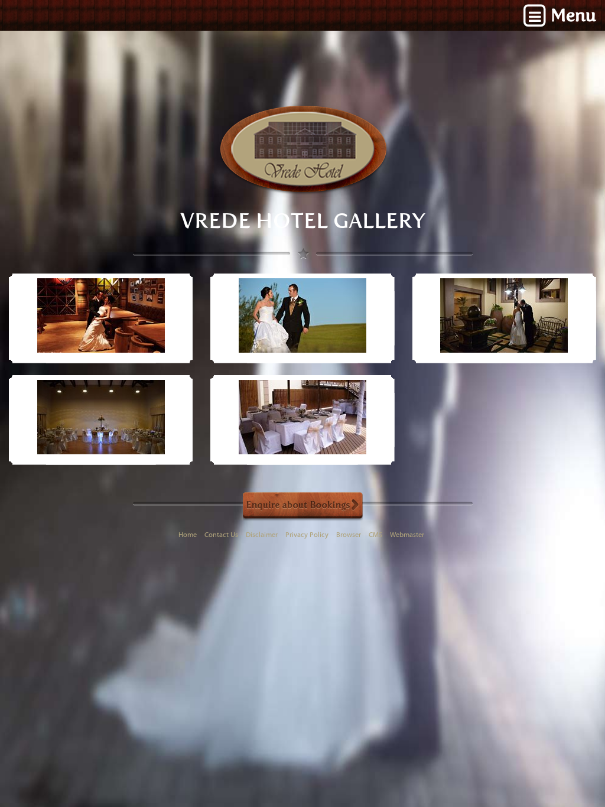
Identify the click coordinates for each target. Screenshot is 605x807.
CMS (375, 535)
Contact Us (221, 535)
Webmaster (407, 535)
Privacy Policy (306, 535)
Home (187, 535)
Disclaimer (262, 535)
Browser (348, 535)
